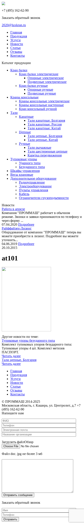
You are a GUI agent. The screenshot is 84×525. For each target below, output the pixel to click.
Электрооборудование (35, 186)
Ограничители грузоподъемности (44, 198)
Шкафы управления (25, 171)
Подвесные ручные (42, 93)
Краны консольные (24, 97)
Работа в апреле (13, 209)
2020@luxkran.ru (14, 25)
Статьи (15, 48)
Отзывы (16, 52)
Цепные (25, 132)
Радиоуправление (32, 182)
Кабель (24, 194)
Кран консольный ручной (38, 109)
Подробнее (26, 224)
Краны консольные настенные (41, 105)
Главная (16, 32)
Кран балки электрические (38, 74)
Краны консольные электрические (44, 101)
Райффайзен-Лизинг (17, 228)
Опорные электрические (46, 78)
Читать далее (11, 356)
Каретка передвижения (45, 155)
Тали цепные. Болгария (45, 136)
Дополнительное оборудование (33, 178)
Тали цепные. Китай (43, 140)
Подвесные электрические (47, 82)
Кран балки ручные (33, 85)
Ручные (24, 143)
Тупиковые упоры (23, 159)
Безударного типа (32, 167)
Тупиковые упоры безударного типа (28, 340)
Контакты (17, 55)
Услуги (15, 40)
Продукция (18, 36)
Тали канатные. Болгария (46, 120)
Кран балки (18, 70)
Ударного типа (29, 163)
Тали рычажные (39, 147)
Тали (14, 113)
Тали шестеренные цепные (47, 151)
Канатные (26, 116)
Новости (16, 44)
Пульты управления (33, 190)
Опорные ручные (40, 89)
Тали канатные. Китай (44, 128)
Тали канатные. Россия (45, 124)
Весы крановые (21, 174)
